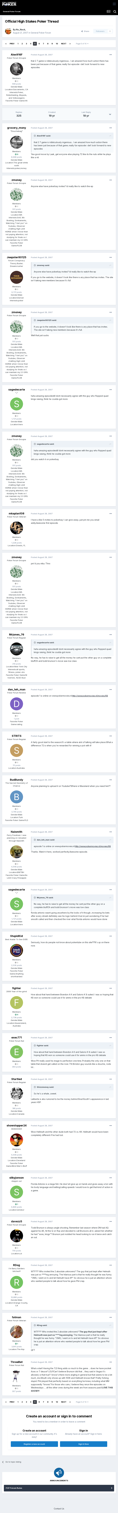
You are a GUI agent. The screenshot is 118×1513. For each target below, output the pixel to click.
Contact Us (59, 1508)
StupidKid (16, 936)
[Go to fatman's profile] (16, 1331)
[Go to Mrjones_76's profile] (16, 648)
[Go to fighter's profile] (16, 1002)
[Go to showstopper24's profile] (16, 1139)
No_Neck (20, 29)
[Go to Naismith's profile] (16, 851)
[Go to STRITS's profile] (16, 750)
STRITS (16, 735)
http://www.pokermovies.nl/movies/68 (90, 696)
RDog (16, 1265)
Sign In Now (83, 1444)
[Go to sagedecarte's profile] (16, 404)
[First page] (6, 44)
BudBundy (16, 779)
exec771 (16, 1037)
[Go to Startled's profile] (16, 1093)
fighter (16, 988)
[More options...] (111, 55)
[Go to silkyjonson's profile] (16, 1192)
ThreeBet (17, 1361)
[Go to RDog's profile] (16, 1282)
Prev (12, 44)
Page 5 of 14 (81, 44)
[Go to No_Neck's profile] (8, 31)
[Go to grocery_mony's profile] (16, 142)
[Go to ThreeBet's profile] (16, 1376)
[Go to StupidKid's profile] (16, 950)
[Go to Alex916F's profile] (16, 69)
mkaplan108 (16, 513)
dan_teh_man (16, 689)
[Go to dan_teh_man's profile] (16, 703)
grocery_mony (16, 127)
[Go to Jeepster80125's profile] (16, 277)
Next (63, 44)
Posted (42, 54)
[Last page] (70, 44)
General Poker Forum (41, 32)
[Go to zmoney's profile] (16, 194)
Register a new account (34, 1444)
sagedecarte (16, 389)
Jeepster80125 (16, 257)
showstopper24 (17, 1125)
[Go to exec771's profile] (16, 1051)
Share (86, 31)
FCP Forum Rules (14, 1488)
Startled (16, 1079)
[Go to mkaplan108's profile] (16, 527)
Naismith (16, 831)
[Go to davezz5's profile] (16, 1235)
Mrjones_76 (16, 634)
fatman (16, 1317)
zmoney (17, 179)
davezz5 (16, 1221)
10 (57, 44)
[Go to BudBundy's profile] (16, 796)
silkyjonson (16, 1177)
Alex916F (16, 54)
